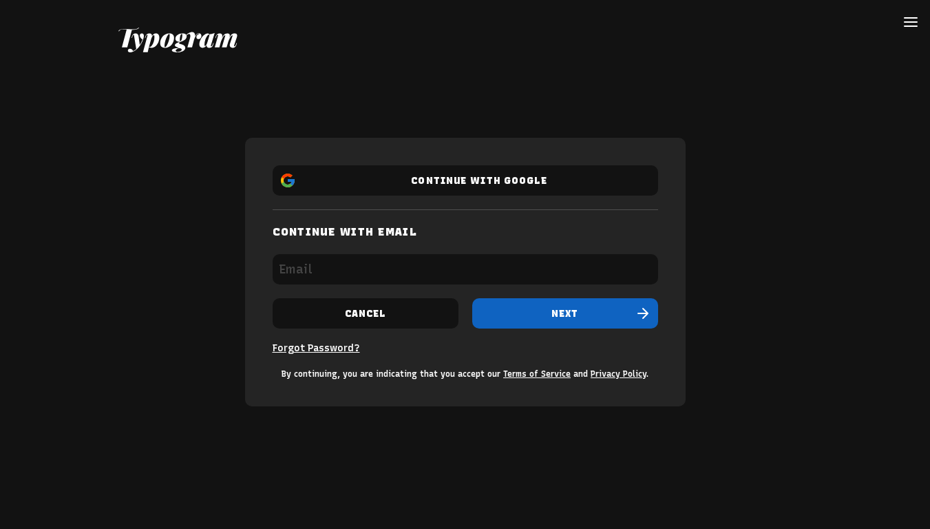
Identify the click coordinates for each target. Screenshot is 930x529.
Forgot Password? (316, 348)
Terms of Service (537, 374)
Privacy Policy (618, 374)
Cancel (365, 314)
